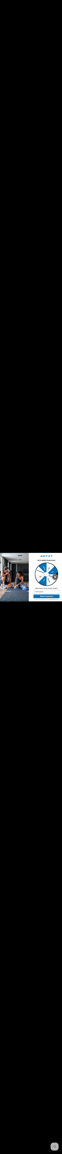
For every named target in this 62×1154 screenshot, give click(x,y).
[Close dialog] (1, 554)
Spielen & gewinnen (46, 596)
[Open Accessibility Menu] (55, 577)
